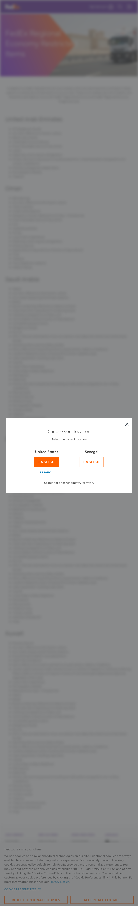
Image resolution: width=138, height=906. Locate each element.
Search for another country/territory (69, 482)
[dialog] (69, 453)
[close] (127, 424)
